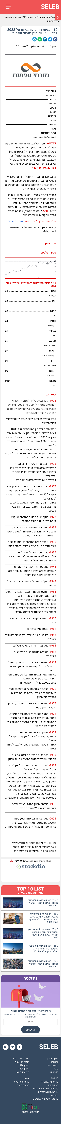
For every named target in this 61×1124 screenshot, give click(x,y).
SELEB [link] (50, 7)
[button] (55, 39)
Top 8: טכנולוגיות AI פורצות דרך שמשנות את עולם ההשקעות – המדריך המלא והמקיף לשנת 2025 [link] (43, 933)
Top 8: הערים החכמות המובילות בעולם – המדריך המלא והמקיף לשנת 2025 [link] (43, 902)
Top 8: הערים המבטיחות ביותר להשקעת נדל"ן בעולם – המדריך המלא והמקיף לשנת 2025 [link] (43, 948)
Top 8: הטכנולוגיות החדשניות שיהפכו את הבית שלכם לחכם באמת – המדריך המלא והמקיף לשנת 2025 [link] (43, 918)
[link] (58, 17)
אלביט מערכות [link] (16, 221)
